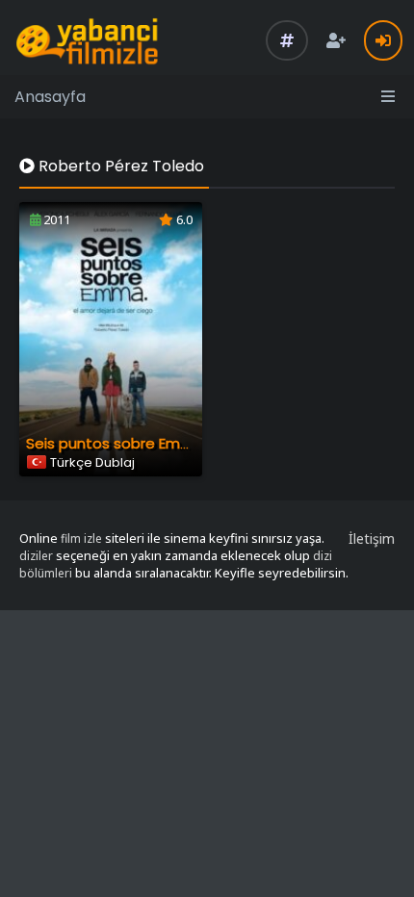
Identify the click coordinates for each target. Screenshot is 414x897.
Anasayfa (50, 97)
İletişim (372, 538)
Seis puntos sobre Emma (115, 443)
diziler (36, 556)
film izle (81, 538)
